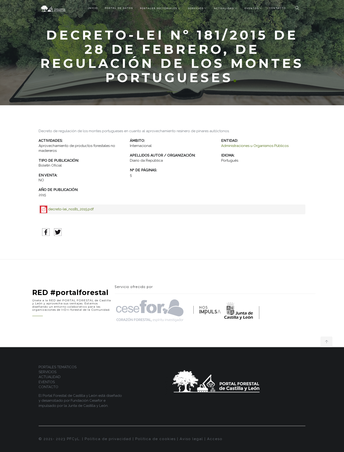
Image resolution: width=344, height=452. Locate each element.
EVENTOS (252, 8)
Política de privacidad (108, 439)
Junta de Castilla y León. (88, 406)
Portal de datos (119, 8)
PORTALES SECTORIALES (158, 8)
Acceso (215, 439)
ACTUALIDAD (224, 8)
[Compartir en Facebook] (46, 232)
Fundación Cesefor (86, 400)
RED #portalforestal (70, 292)
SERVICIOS (196, 8)
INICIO (93, 8)
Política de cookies (155, 439)
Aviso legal (191, 439)
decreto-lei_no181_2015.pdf (71, 209)
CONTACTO (277, 8)
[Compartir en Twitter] (58, 232)
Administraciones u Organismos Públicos (255, 146)
